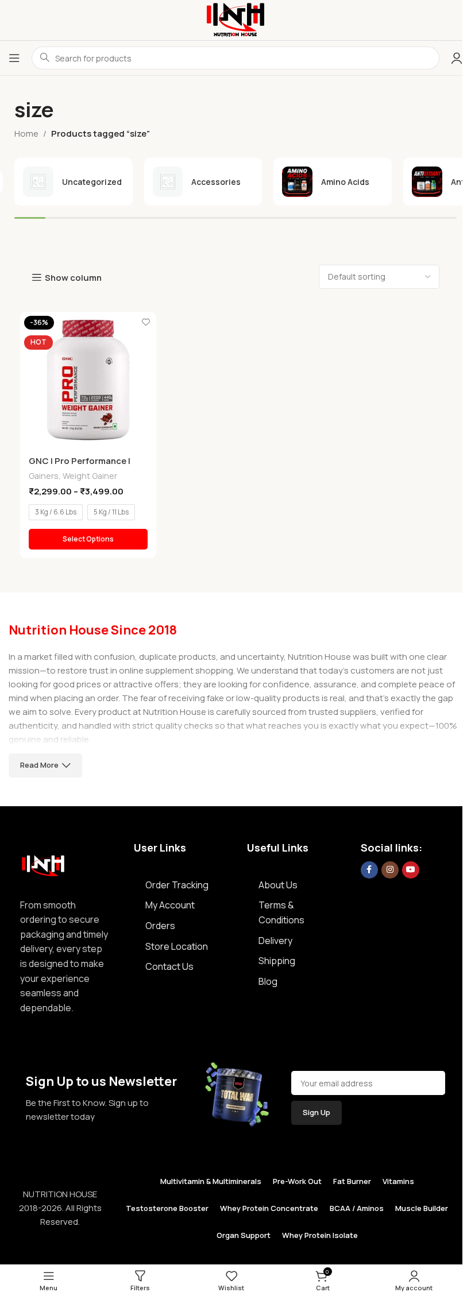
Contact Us (169, 966)
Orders (160, 925)
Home (26, 133)
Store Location (176, 946)
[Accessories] (203, 182)
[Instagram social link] (390, 870)
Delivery (275, 940)
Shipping (276, 960)
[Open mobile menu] (14, 58)
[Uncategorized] (73, 182)
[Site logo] (235, 19)
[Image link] (43, 863)
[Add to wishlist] (146, 322)
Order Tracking (177, 885)
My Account (170, 905)
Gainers (44, 475)
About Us (278, 885)
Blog (267, 981)
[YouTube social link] (410, 870)
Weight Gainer (90, 475)
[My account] (456, 58)
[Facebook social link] (369, 870)
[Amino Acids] (332, 182)
